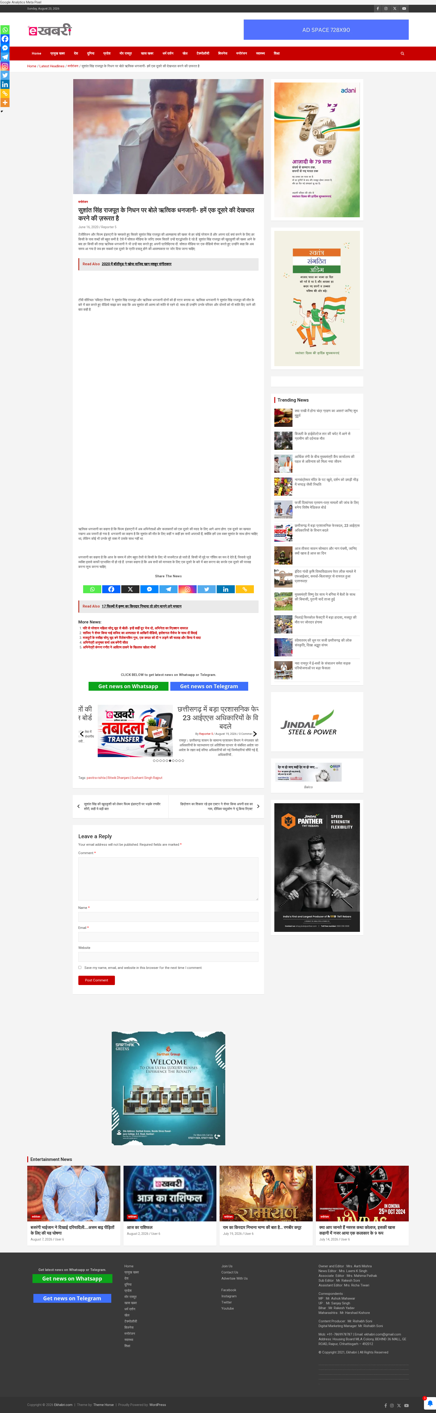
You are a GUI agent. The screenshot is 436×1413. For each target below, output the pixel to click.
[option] (168, 731)
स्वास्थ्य (260, 53)
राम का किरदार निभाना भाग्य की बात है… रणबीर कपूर (262, 1227)
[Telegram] (168, 586)
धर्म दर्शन (168, 53)
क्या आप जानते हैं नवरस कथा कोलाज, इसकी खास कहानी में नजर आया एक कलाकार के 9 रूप (357, 1230)
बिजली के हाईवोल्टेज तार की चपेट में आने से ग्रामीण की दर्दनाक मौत (322, 436)
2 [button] (157, 761)
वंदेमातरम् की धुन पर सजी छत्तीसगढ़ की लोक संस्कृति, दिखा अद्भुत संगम (323, 642)
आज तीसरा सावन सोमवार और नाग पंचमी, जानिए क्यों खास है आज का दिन (326, 550)
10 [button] (183, 761)
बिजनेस (222, 53)
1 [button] (154, 761)
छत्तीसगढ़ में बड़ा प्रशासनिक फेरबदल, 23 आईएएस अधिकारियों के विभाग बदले (206, 718)
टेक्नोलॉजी (203, 53)
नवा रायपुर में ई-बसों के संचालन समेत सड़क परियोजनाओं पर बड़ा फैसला (323, 665)
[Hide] (2, 111)
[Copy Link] (245, 586)
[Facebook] (111, 586)
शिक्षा (277, 53)
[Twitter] (207, 586)
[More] (5, 102)
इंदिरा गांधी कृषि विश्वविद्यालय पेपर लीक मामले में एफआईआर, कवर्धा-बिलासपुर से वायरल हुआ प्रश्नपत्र (325, 576)
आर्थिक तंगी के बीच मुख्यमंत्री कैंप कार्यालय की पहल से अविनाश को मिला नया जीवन (324, 459)
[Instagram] (187, 586)
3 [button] (160, 761)
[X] (130, 586)
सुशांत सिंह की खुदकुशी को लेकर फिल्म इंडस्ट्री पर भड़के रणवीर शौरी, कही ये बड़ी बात (122, 806)
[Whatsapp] (92, 586)
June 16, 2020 (88, 227)
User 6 (59, 1239)
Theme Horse (103, 1405)
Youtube (227, 1308)
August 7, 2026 (41, 1239)
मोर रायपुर (126, 53)
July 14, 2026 (328, 1239)
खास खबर (147, 53)
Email (83, 928)
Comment (87, 853)
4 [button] (164, 761)
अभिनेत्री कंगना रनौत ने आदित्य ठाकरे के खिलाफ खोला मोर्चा (119, 647)
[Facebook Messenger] (149, 586)
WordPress (157, 1405)
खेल (185, 53)
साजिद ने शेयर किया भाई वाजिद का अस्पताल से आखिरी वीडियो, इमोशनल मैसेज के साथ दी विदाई (140, 633)
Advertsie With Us (234, 1278)
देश (76, 53)
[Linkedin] (226, 586)
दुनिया (90, 53)
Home (36, 53)
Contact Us (229, 1272)
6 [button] (170, 761)
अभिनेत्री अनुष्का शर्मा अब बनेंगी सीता (105, 642)
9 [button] (179, 761)
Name (84, 908)
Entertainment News (51, 1159)
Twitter (226, 1302)
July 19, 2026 (232, 1233)
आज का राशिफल (140, 1227)
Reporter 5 (108, 227)
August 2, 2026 (138, 1233)
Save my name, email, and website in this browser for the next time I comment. (143, 968)
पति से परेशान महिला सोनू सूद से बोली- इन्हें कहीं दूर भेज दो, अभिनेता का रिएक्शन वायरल (135, 628)
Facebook (228, 1290)
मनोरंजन (241, 53)
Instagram (229, 1296)
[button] (81, 733)
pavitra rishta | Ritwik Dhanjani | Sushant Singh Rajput (124, 778)
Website (84, 948)
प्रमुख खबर (57, 53)
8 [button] (176, 761)
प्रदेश (107, 53)
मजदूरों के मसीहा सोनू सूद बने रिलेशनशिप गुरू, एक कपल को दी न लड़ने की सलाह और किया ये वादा (142, 638)
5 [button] (167, 761)
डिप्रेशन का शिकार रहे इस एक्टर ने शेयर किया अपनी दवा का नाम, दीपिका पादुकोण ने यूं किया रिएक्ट (216, 806)
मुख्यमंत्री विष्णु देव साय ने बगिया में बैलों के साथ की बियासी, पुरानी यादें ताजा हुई (325, 596)
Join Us (227, 1266)
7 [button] (173, 761)
